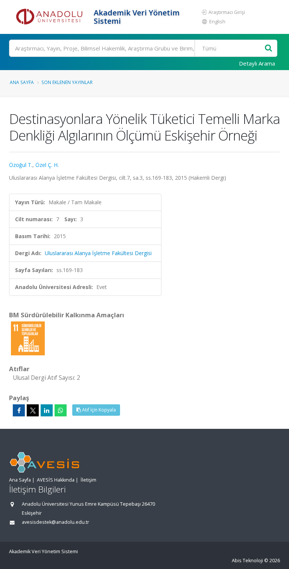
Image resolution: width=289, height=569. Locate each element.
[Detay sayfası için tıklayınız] (28, 337)
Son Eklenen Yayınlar (67, 82)
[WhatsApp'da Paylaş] (61, 410)
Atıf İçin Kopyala (98, 410)
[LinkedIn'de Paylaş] (47, 410)
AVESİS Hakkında (56, 480)
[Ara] (268, 48)
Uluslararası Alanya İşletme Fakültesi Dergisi (98, 253)
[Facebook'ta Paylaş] (19, 410)
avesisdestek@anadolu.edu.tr (55, 522)
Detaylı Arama (257, 63)
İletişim (88, 480)
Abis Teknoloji (247, 560)
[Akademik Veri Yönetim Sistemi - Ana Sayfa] (50, 17)
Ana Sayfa (22, 82)
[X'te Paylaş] (33, 410)
